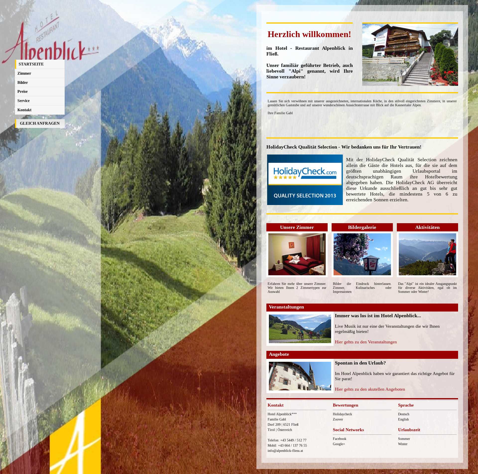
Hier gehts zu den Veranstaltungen (366, 341)
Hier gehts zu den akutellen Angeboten (370, 389)
